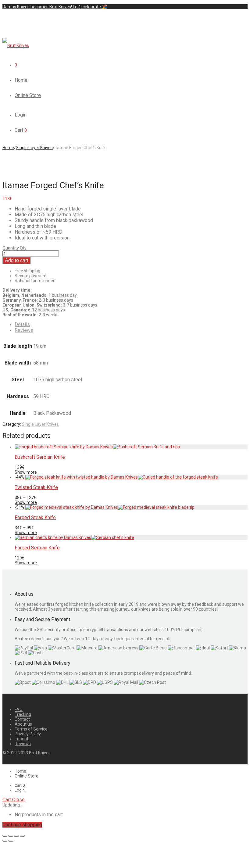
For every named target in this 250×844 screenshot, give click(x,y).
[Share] (10, 836)
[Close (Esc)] (4, 836)
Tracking (23, 714)
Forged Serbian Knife (37, 548)
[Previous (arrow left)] (4, 841)
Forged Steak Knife (35, 517)
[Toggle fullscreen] (16, 836)
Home (21, 80)
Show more (26, 472)
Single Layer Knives (34, 147)
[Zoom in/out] (22, 836)
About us (23, 724)
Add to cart (16, 260)
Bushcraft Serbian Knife (40, 457)
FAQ (19, 709)
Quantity (10, 248)
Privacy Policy (28, 733)
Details (22, 324)
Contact (22, 719)
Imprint (21, 738)
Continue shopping (22, 825)
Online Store (28, 95)
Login (21, 115)
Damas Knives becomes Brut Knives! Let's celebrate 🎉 (54, 6)
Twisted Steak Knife (36, 487)
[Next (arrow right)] (10, 841)
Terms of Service (31, 729)
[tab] (131, 324)
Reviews (24, 330)
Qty (23, 248)
